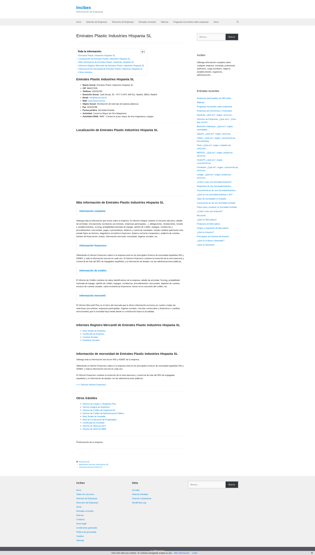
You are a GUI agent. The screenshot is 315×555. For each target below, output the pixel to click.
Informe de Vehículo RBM (94, 429)
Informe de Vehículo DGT (94, 426)
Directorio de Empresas (123, 22)
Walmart (201, 102)
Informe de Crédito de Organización (99, 410)
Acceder (136, 490)
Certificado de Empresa (93, 334)
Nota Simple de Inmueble (94, 416)
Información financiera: (93, 245)
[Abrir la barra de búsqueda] (237, 22)
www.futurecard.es (96, 101)
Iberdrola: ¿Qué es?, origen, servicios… (215, 115)
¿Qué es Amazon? (205, 232)
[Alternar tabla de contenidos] (141, 52)
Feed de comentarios (141, 498)
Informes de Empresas (96, 22)
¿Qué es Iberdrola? (206, 245)
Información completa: (92, 211)
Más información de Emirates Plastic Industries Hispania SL (106, 62)
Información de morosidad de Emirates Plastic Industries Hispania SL (111, 69)
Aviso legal (81, 523)
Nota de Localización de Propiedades (100, 419)
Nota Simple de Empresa (94, 331)
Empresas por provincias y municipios (214, 111)
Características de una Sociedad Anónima (216, 190)
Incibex (83, 7)
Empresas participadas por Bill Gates (214, 98)
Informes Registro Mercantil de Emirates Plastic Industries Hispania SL (111, 65)
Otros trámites (85, 72)
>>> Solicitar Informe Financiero (91, 385)
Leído (194, 553)
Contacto (80, 519)
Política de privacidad (86, 532)
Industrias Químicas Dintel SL (90, 467)
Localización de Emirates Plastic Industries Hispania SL (104, 59)
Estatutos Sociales (91, 340)
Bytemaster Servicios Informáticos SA (93, 464)
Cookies (80, 536)
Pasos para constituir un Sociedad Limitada (217, 207)
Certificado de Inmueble (93, 423)
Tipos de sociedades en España (211, 199)
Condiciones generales (86, 528)
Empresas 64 (84, 462)
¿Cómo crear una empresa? (210, 211)
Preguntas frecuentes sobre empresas (191, 22)
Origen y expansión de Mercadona (212, 228)
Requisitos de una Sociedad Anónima (214, 186)
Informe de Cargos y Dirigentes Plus (99, 404)
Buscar (231, 37)
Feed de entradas (140, 494)
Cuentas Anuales (90, 337)
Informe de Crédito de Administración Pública (103, 413)
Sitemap (80, 540)
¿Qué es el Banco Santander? (210, 240)
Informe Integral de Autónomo (96, 407)
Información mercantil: (92, 295)
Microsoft (201, 215)
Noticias (164, 22)
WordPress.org (139, 503)
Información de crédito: (93, 270)
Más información (181, 553)
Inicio (78, 22)
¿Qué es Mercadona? (207, 220)
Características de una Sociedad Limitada (216, 203)
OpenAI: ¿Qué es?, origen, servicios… (215, 134)
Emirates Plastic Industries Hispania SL (97, 55)
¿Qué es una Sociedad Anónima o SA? (214, 194)
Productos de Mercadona (208, 224)
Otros (216, 22)
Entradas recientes (147, 22)
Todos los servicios (85, 494)
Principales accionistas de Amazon (213, 236)
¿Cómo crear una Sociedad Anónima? (214, 182)
